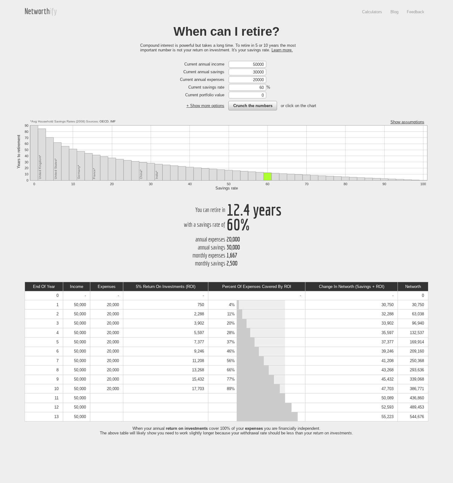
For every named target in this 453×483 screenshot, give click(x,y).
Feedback (415, 12)
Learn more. (282, 50)
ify (53, 11)
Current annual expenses (202, 79)
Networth (37, 11)
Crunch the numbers (252, 105)
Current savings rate (206, 87)
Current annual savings (203, 72)
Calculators (372, 12)
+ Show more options (205, 105)
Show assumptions (407, 122)
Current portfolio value (204, 95)
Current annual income (204, 64)
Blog (394, 12)
